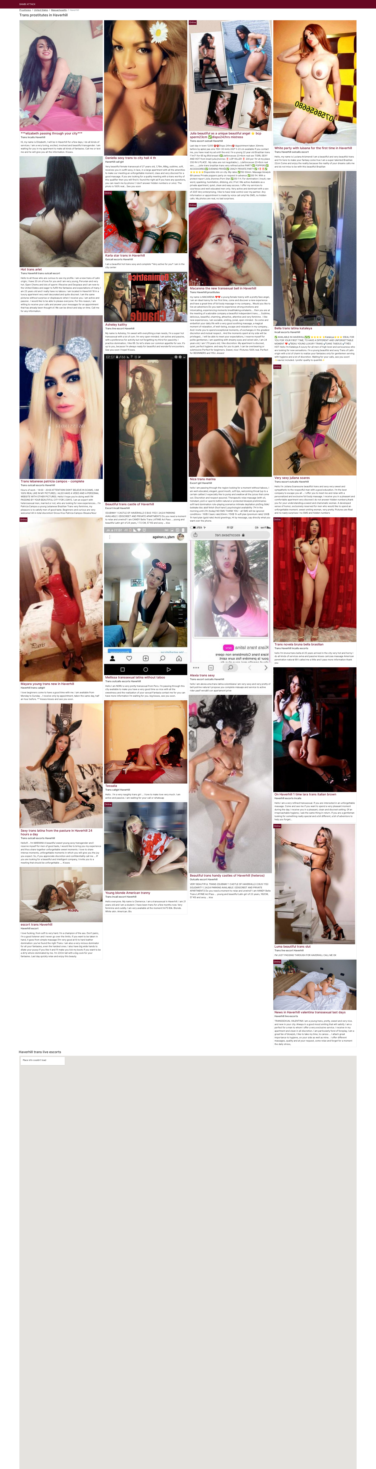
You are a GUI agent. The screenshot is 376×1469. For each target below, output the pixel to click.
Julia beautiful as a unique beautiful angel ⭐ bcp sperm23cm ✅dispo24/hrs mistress (225, 135)
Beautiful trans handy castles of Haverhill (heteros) (227, 875)
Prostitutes (25, 10)
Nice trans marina (203, 479)
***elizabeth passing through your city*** (51, 133)
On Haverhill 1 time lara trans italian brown (305, 794)
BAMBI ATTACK (27, 4)
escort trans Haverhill (36, 924)
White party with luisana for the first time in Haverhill (313, 148)
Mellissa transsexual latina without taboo (135, 677)
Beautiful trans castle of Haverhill (129, 504)
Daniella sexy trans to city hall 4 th (130, 158)
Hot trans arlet (31, 269)
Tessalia (111, 786)
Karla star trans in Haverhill (125, 255)
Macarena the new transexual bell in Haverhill (223, 288)
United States (41, 10)
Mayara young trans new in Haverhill (47, 684)
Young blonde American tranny (127, 893)
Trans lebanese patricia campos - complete (52, 481)
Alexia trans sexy (202, 675)
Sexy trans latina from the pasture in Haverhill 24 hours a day (56, 832)
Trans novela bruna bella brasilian (299, 644)
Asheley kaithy (116, 324)
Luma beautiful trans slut (293, 946)
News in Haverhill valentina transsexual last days (310, 1012)
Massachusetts (59, 10)
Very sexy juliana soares (292, 478)
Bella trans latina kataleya (293, 328)
